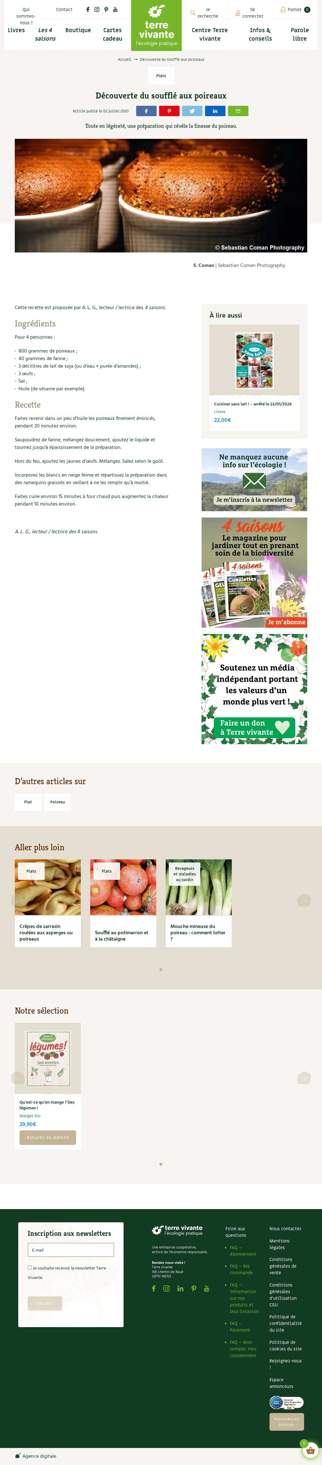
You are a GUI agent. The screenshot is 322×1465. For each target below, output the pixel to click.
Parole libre (300, 34)
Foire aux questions (235, 1232)
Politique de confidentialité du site (285, 1323)
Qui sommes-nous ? (26, 16)
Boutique (78, 30)
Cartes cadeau (112, 34)
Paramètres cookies (286, 1422)
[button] (161, 969)
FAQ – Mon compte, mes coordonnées (243, 1349)
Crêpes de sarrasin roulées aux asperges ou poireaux (46, 933)
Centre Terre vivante (210, 34)
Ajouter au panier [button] (48, 1137)
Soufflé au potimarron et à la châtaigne (121, 936)
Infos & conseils (260, 34)
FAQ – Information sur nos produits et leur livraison (244, 1298)
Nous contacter (285, 1229)
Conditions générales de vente (283, 1266)
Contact (64, 10)
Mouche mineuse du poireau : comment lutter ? (197, 933)
